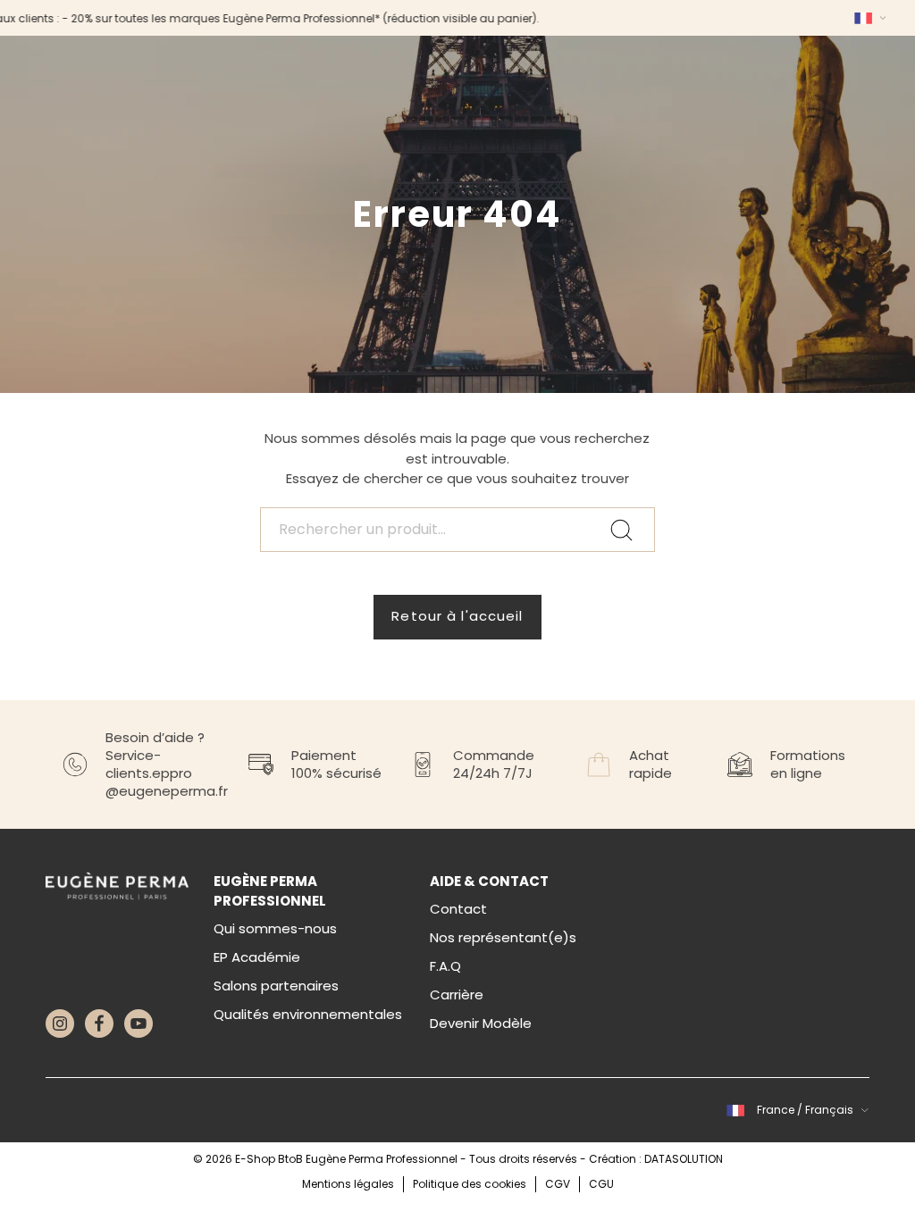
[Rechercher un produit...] (457, 529)
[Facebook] (99, 1023)
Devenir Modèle (481, 1023)
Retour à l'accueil (457, 615)
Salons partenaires (276, 985)
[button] (867, 18)
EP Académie (257, 957)
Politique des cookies (469, 1183)
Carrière (456, 994)
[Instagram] (60, 1023)
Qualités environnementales (308, 1014)
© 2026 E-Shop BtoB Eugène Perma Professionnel (326, 1158)
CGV (557, 1183)
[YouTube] (138, 1023)
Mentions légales (348, 1183)
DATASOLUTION (683, 1158)
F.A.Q (445, 966)
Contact (458, 908)
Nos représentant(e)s (503, 937)
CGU (601, 1183)
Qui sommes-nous (275, 928)
